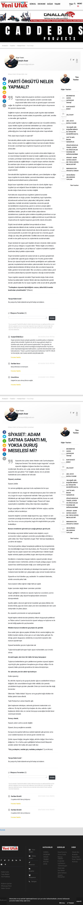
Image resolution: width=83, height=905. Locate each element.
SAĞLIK (50, 4)
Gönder (52, 318)
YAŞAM (57, 4)
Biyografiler (76, 857)
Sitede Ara (75, 852)
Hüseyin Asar (21, 45)
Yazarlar (12, 45)
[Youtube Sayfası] (13, 860)
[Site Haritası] (2, 864)
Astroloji (74, 861)
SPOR (45, 864)
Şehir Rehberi (62, 873)
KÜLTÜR (46, 861)
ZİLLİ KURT (70, 115)
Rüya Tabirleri (76, 859)
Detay (63, 903)
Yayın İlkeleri (5, 874)
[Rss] (21, 860)
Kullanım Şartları (6, 883)
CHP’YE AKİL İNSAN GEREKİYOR (70, 139)
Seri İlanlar (61, 870)
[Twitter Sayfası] (5, 860)
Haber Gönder (5, 888)
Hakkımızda (5, 872)
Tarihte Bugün (62, 866)
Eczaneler (61, 861)
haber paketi (4, 902)
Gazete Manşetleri (61, 876)
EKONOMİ (41, 4)
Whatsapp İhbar (6, 886)
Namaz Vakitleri (60, 857)
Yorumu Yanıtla (15, 357)
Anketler (75, 854)
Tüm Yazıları (74, 185)
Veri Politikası (5, 877)
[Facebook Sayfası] (2, 860)
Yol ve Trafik (62, 854)
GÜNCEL (33, 4)
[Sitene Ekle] (6, 864)
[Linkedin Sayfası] (17, 860)
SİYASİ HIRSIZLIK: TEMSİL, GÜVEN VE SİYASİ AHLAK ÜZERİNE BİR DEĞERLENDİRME (72, 149)
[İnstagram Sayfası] (9, 860)
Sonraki (2, 830)
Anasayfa (5, 45)
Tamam (71, 903)
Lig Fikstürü (61, 863)
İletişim (34, 881)
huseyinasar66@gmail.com (25, 64)
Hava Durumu (62, 852)
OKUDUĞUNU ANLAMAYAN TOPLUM (70, 177)
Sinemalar (61, 868)
